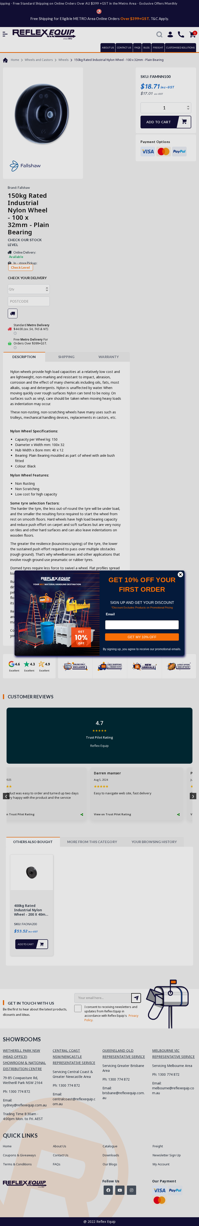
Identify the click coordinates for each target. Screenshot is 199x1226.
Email (110, 614)
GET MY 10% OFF (142, 637)
